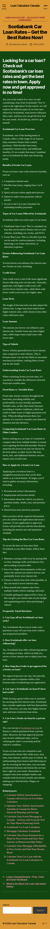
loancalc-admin (19, 44)
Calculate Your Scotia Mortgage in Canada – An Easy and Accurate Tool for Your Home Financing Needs (26, 820)
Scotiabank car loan (30, 727)
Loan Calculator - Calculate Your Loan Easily (25, 18)
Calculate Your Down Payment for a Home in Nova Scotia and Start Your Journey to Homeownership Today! (25, 838)
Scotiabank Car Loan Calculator (23, 827)
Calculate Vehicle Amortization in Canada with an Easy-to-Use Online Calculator (25, 798)
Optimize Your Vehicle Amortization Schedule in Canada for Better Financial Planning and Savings (25, 809)
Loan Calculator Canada (25, 5)
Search (6, 904)
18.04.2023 (38, 44)
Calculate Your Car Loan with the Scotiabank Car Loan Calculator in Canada (25, 860)
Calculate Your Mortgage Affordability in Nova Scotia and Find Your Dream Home (27, 849)
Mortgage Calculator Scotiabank (23, 831)
